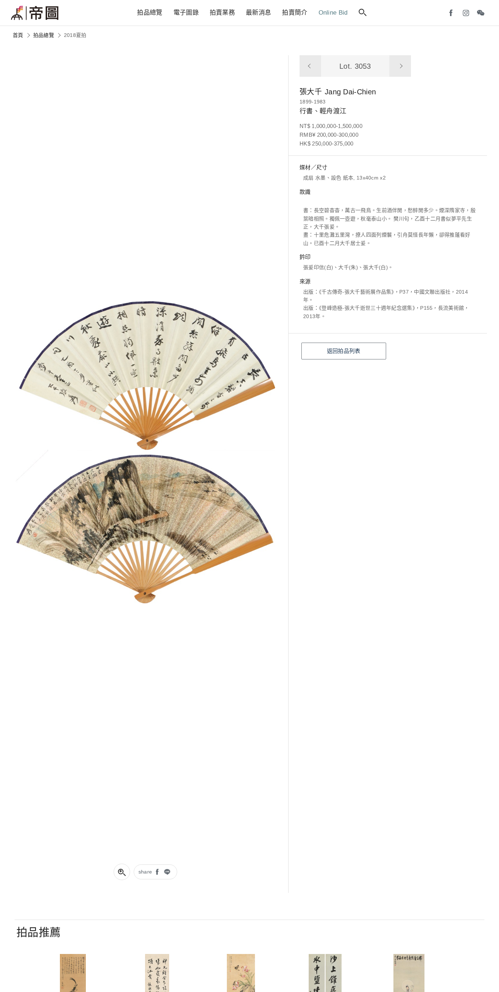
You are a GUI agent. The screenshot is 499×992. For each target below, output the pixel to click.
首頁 (18, 35)
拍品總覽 (43, 35)
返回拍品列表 (344, 351)
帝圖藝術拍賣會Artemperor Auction (34, 13)
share (145, 872)
